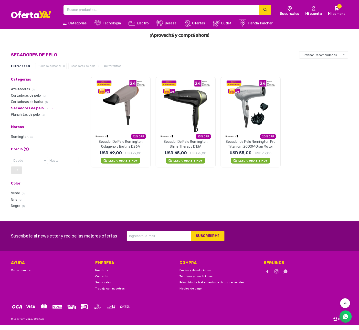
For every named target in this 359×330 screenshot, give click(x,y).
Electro (143, 23)
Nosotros (101, 270)
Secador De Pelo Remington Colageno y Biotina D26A (121, 144)
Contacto (101, 276)
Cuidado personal (49, 66)
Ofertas (198, 23)
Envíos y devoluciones (195, 270)
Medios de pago (191, 288)
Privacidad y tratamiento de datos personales (212, 282)
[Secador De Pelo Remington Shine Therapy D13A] (185, 104)
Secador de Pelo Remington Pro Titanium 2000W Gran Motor (250, 144)
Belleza (170, 23)
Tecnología (112, 23)
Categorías (77, 23)
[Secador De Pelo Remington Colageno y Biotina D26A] (120, 104)
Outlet (226, 23)
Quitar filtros (113, 66)
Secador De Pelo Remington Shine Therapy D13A (186, 144)
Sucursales (103, 282)
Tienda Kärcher (260, 23)
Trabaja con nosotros (110, 288)
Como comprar (21, 270)
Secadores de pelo (83, 66)
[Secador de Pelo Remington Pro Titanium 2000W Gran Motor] (250, 104)
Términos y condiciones (196, 276)
